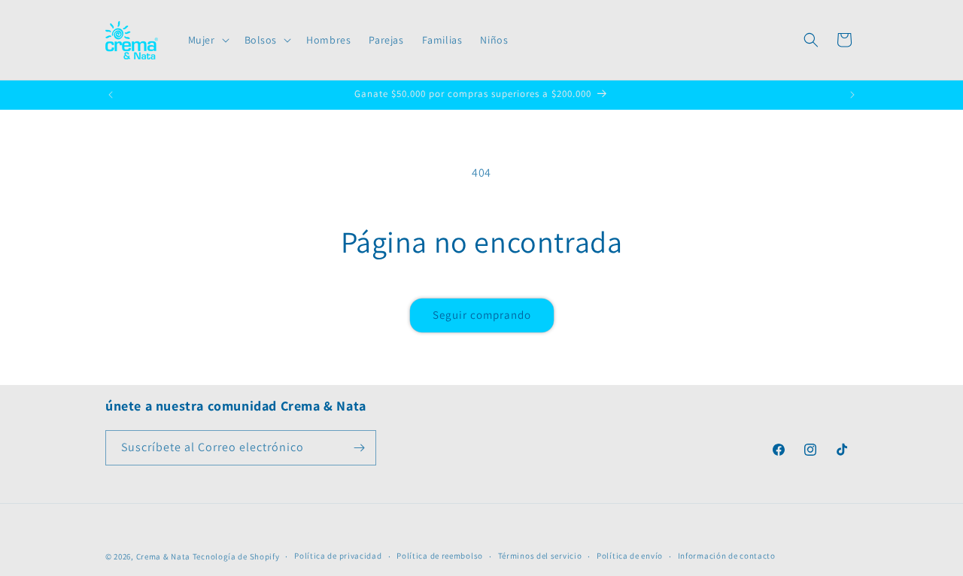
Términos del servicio (540, 555)
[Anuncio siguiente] (852, 94)
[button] (207, 40)
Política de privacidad (337, 555)
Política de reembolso (439, 555)
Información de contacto (727, 555)
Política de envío (630, 555)
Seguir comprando (482, 315)
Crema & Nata (163, 556)
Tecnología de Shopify (236, 556)
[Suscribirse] (358, 447)
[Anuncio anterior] (110, 94)
